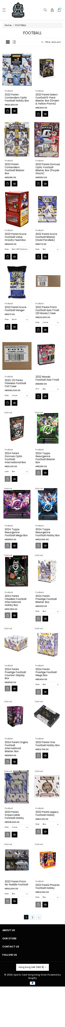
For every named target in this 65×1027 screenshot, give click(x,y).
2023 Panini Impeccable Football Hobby (14, 815)
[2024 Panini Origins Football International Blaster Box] (17, 717)
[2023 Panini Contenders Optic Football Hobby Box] (17, 69)
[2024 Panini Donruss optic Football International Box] (17, 428)
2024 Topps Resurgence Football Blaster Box (45, 457)
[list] (14, 42)
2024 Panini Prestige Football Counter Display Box (15, 673)
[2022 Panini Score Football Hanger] (17, 282)
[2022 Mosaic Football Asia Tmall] (47, 355)
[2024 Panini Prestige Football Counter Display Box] (17, 644)
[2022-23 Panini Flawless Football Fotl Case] (17, 355)
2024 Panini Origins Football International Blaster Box (16, 746)
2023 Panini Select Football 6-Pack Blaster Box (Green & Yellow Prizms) (47, 99)
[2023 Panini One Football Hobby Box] (47, 717)
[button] (5, 10)
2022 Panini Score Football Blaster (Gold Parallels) (46, 237)
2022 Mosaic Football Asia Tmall (47, 378)
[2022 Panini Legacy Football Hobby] (47, 787)
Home (8, 25)
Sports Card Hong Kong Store (30, 974)
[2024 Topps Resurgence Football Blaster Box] (47, 428)
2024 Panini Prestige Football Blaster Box (46, 599)
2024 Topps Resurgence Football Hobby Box (47, 532)
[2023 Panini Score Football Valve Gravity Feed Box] (17, 209)
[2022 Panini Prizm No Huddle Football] (17, 860)
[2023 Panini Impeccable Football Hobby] (17, 787)
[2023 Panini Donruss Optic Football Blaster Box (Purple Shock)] (47, 139)
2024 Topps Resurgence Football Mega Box (16, 532)
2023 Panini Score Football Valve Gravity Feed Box (15, 237)
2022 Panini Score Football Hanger (15, 308)
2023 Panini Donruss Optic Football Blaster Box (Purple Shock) (47, 168)
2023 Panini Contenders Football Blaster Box (14, 168)
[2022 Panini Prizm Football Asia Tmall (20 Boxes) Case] (47, 282)
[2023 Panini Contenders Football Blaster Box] (17, 139)
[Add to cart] (7, 111)
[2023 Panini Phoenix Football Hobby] (47, 860)
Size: (7, 249)
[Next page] (38, 917)
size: (7, 471)
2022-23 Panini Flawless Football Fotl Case (15, 383)
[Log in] (52, 10)
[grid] (8, 42)
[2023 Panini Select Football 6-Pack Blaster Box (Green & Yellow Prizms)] (47, 69)
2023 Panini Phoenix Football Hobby (47, 886)
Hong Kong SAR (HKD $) (31, 967)
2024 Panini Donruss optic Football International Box (15, 457)
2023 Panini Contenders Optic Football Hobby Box (17, 97)
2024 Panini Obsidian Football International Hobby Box (15, 600)
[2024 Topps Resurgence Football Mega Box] (17, 504)
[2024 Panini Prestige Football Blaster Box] (47, 571)
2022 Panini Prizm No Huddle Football (16, 883)
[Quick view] (14, 111)
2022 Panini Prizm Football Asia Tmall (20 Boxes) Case (47, 310)
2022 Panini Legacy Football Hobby (47, 813)
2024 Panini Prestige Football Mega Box (46, 672)
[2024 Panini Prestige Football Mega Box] (47, 644)
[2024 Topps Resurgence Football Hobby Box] (47, 504)
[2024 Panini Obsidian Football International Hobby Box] (17, 571)
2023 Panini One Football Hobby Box (47, 743)
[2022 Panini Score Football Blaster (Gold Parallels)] (47, 209)
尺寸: (37, 388)
